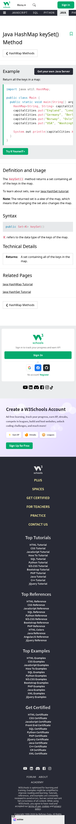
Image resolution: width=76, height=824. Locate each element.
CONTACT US (38, 524)
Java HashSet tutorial (54, 191)
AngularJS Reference (36, 636)
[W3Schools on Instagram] (47, 388)
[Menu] (4, 13)
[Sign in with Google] (29, 367)
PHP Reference (36, 626)
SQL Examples (36, 672)
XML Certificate (38, 753)
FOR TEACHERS (38, 506)
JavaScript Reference (36, 608)
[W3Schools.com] (38, 471)
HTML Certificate (38, 714)
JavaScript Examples (36, 665)
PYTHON (49, 12)
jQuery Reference (36, 640)
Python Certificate (38, 732)
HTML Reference (36, 601)
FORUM (31, 777)
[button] (34, 5)
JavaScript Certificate (38, 721)
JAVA (63, 12)
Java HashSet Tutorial (17, 292)
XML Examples (36, 693)
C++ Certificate (38, 746)
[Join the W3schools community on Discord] (36, 388)
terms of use (34, 806)
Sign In (38, 355)
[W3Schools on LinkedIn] (30, 388)
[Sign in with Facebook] (38, 367)
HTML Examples (36, 658)
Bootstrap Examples (36, 682)
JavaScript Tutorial (38, 552)
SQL (35, 12)
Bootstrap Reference (36, 622)
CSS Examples (36, 661)
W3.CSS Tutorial (38, 566)
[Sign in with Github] (46, 367)
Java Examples (36, 690)
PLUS (38, 480)
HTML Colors (36, 629)
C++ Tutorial (38, 580)
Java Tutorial (38, 576)
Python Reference (36, 615)
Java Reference (36, 633)
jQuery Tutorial (38, 583)
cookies (45, 806)
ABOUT (43, 777)
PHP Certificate (38, 735)
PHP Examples (36, 686)
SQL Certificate (38, 728)
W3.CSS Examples (36, 679)
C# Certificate (38, 750)
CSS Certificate (38, 718)
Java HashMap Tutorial (18, 284)
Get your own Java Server (53, 71)
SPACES (38, 489)
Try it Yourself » (15, 151)
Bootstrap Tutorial (38, 569)
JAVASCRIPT (20, 12)
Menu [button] (20, 5)
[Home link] (6, 4)
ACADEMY (37, 782)
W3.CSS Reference (36, 619)
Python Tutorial (38, 562)
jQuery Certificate (38, 739)
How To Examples (36, 668)
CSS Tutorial (38, 548)
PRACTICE (38, 515)
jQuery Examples (36, 697)
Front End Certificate (38, 725)
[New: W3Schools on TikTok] (51, 388)
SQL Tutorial (38, 559)
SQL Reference (36, 612)
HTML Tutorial (38, 544)
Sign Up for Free (19, 446)
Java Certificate (38, 743)
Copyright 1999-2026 (24, 814)
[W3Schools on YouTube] (25, 388)
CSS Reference (36, 605)
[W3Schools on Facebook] (42, 388)
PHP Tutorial (38, 573)
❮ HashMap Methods (20, 53)
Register (44, 374)
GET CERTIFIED (38, 497)
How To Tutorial (38, 555)
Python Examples (36, 675)
